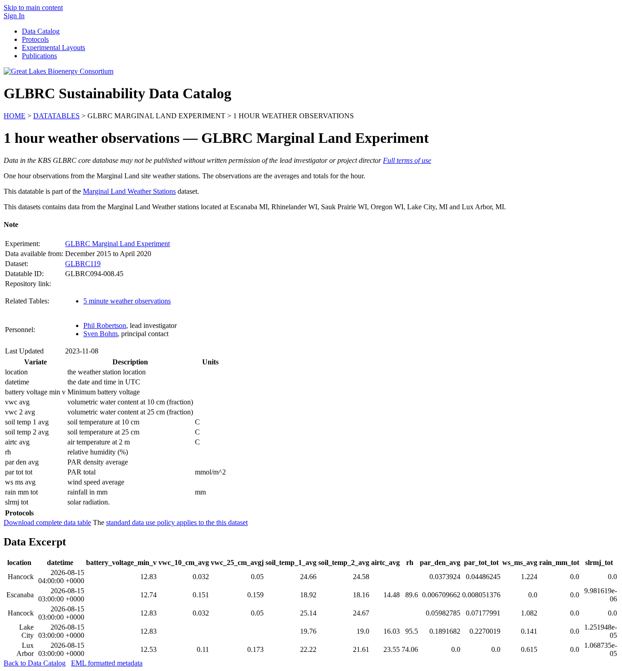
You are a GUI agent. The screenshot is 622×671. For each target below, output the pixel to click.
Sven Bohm (100, 334)
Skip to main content (33, 7)
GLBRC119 (83, 263)
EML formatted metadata (107, 663)
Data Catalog (41, 31)
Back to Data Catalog (35, 663)
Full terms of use (407, 160)
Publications (39, 56)
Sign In (14, 16)
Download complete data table (47, 522)
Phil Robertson (104, 325)
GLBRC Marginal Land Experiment (117, 243)
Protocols (35, 39)
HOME (14, 116)
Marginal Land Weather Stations (129, 191)
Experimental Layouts (53, 47)
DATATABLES (56, 116)
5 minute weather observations (127, 301)
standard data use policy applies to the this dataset (177, 522)
